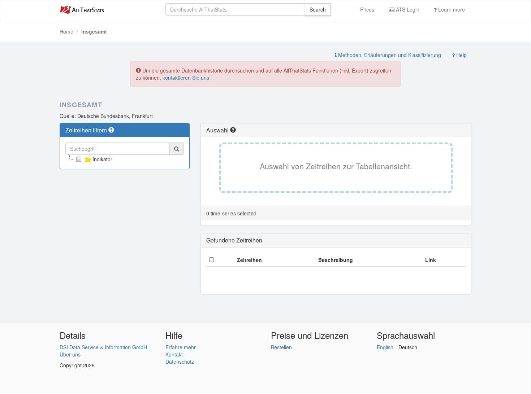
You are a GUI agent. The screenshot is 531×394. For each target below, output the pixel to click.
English (385, 347)
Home (66, 31)
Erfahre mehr (180, 347)
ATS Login (406, 9)
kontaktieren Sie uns (186, 77)
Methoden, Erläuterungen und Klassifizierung (389, 54)
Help (461, 54)
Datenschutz (179, 361)
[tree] (124, 159)
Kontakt (174, 354)
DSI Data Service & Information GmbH (103, 347)
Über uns (70, 354)
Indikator (102, 159)
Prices (367, 9)
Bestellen (281, 347)
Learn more (451, 9)
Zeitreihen (249, 259)
